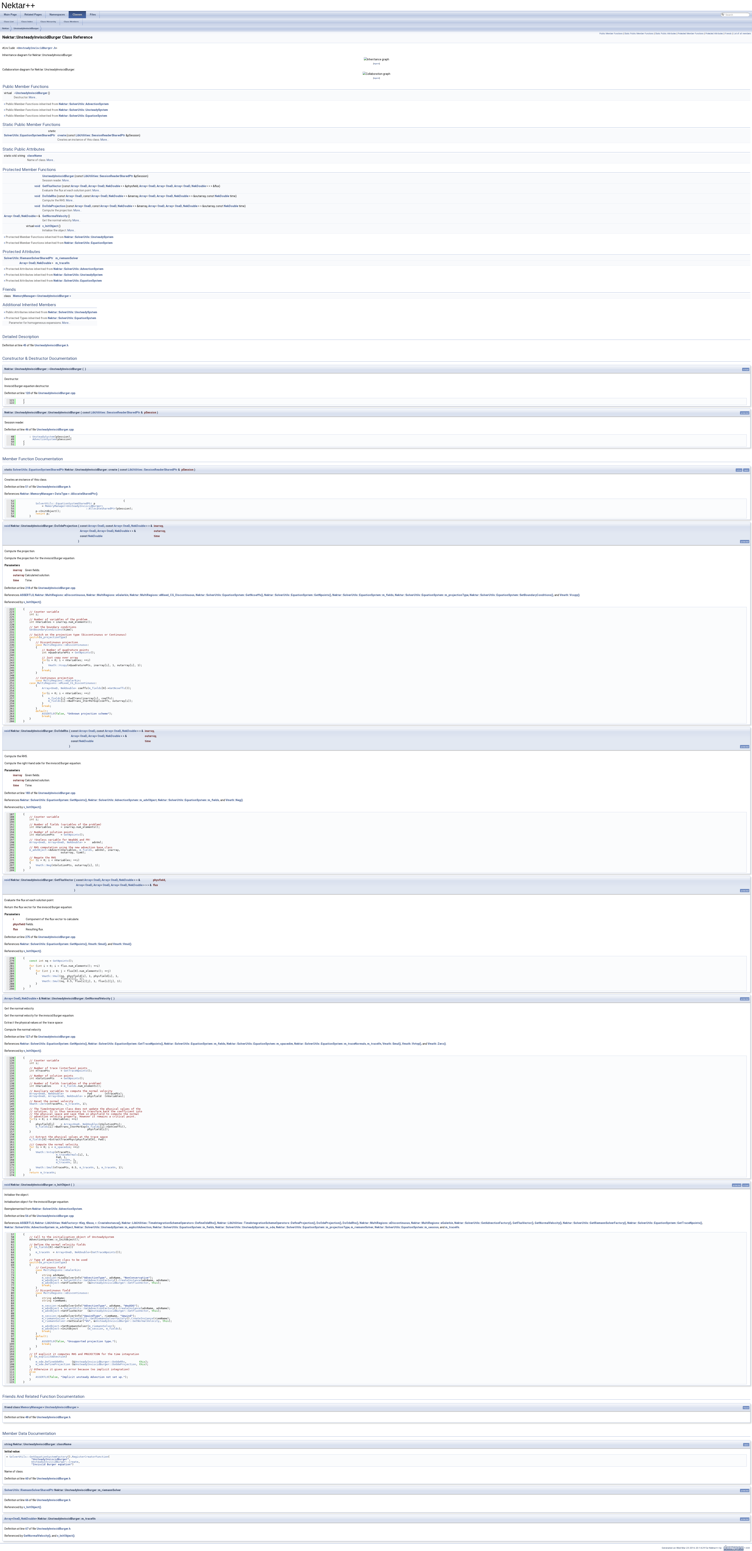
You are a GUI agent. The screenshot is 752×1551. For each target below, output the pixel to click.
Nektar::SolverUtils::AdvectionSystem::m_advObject (122, 800)
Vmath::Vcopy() (570, 595)
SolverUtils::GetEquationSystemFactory (38, 1456)
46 (26, 429)
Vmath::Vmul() (122, 944)
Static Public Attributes (665, 33)
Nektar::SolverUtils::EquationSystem (83, 115)
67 (26, 1528)
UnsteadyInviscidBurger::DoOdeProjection (105, 1364)
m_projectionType (52, 637)
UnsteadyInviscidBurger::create (54, 1461)
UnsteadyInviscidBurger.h (37, 48)
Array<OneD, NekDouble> (59, 688)
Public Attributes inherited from (51, 312)
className (34, 155)
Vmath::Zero (38, 1103)
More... (33, 97)
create (61, 135)
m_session (49, 1277)
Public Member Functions (611, 33)
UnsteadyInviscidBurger (26, 28)
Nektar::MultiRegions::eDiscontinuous (60, 595)
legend (376, 63)
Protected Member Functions (691, 33)
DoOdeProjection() (328, 1223)
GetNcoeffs (117, 688)
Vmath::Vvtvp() (411, 1043)
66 (26, 1500)
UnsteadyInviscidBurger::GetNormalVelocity (127, 1320)
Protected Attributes (714, 33)
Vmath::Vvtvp (45, 1152)
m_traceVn (62, 263)
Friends (728, 33)
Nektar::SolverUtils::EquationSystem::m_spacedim (260, 1043)
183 (27, 793)
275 (27, 937)
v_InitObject (50, 226)
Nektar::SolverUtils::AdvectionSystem (84, 104)
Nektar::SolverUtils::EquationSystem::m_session (407, 1227)
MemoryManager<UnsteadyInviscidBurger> (74, 506)
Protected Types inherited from (50, 318)
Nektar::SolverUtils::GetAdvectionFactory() (482, 1223)
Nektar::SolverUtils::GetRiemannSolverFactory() (594, 1223)
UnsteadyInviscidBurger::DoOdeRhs (100, 1361)
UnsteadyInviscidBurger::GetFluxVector (119, 1282)
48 (26, 1417)
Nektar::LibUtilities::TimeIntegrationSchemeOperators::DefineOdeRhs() (169, 1223)
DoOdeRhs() (350, 1223)
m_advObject (38, 849)
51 (26, 486)
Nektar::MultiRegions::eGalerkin (107, 595)
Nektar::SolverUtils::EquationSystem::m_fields (363, 595)
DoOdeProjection (53, 206)
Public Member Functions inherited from (57, 104)
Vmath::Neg (43, 865)
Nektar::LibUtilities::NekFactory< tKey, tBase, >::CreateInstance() (77, 1223)
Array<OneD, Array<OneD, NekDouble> (56, 842)
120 (27, 393)
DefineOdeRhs (54, 1361)
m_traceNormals (67, 1154)
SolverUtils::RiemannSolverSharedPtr (28, 258)
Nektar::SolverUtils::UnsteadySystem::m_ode (245, 1227)
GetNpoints (82, 652)
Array (74, 186)
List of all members (742, 33)
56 (26, 1215)
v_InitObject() (32, 602)
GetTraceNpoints (75, 1070)
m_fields (95, 688)
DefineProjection (57, 1364)
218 (27, 588)
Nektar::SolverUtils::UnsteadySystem (83, 109)
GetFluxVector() (522, 1223)
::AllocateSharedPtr (66, 508)
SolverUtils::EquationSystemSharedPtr (29, 135)
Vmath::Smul (50, 981)
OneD (83, 186)
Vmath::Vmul (50, 976)
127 (27, 1036)
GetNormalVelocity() (548, 1223)
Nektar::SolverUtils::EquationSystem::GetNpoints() (297, 595)
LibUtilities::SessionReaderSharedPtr (100, 135)
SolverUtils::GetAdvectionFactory (89, 1280)
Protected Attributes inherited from (54, 268)
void (37, 186)
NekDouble (113, 186)
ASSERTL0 (27, 595)
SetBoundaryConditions (45, 629)
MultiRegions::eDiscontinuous (65, 644)
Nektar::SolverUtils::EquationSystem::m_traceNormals (330, 1043)
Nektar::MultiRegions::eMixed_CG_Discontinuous (162, 595)
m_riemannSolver (66, 258)
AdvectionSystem (44, 439)
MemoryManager (32, 1407)
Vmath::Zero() (437, 1043)
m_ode (39, 1361)
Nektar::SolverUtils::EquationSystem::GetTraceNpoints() (125, 1043)
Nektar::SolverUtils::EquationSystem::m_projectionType (431, 595)
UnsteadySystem (43, 436)
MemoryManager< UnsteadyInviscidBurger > (42, 296)
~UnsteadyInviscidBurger (30, 93)
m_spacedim (62, 1147)
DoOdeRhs (49, 196)
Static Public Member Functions (639, 33)
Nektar (5, 28)
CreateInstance (130, 1280)
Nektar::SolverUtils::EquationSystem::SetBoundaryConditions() (511, 595)
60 (26, 1478)
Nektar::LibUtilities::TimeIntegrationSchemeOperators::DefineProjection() (266, 1223)
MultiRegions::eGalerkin (61, 680)
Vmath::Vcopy (57, 665)
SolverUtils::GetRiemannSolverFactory (98, 1318)
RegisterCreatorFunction (90, 1456)
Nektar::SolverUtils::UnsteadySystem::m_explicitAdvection (113, 1227)
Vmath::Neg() (234, 800)
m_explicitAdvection (50, 1356)
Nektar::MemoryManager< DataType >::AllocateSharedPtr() (59, 493)
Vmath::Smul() (97, 944)
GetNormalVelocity (54, 216)
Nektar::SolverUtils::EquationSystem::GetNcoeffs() (229, 595)
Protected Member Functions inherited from (59, 237)
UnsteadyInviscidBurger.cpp (56, 393)
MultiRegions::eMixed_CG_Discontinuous (66, 683)
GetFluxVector (51, 186)
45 (24, 345)
